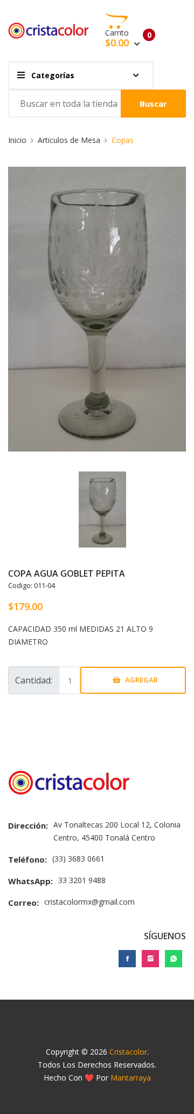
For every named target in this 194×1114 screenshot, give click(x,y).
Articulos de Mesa (69, 140)
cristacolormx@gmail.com (89, 902)
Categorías (51, 75)
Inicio (17, 140)
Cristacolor (128, 1052)
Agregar (141, 680)
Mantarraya (130, 1077)
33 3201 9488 (82, 880)
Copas (123, 140)
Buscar (153, 103)
